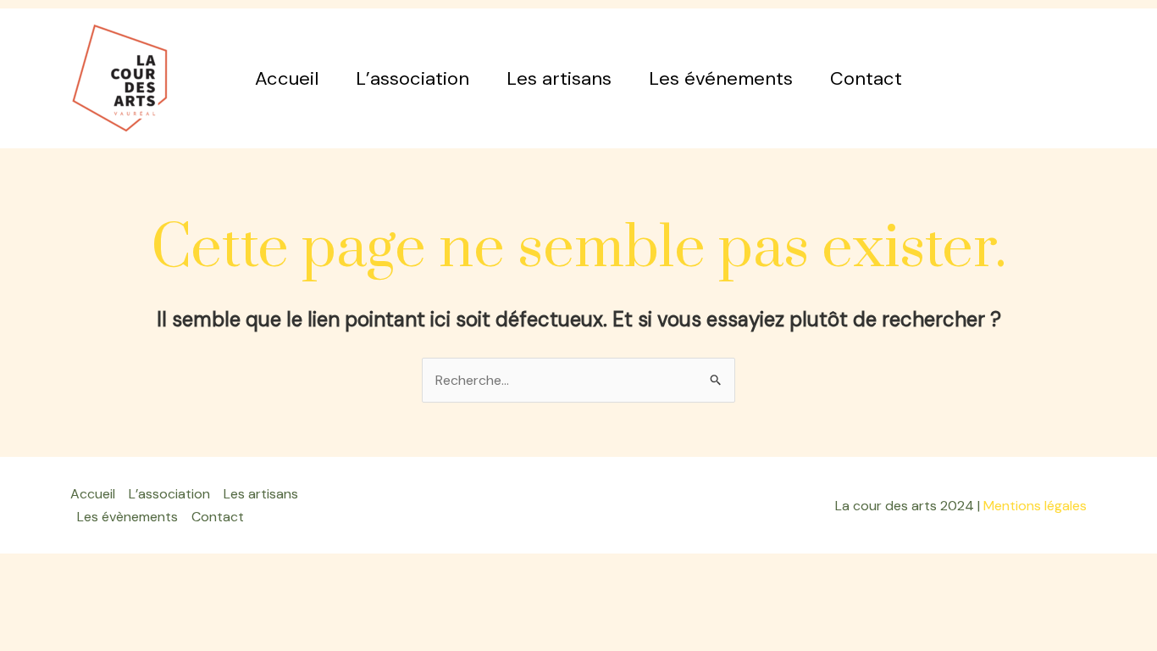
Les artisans (559, 78)
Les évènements (127, 517)
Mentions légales (1035, 506)
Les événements (721, 78)
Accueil (286, 78)
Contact (866, 78)
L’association (412, 78)
